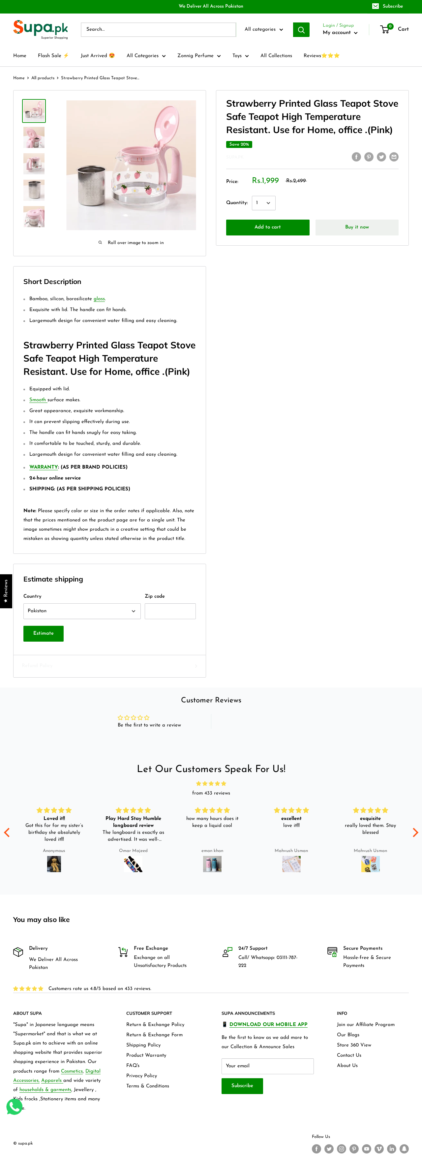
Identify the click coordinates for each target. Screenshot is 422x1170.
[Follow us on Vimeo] (379, 1148)
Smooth (38, 400)
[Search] (301, 29)
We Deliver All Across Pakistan (211, 6)
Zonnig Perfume (195, 55)
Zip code (155, 596)
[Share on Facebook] (356, 156)
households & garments (45, 1089)
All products (42, 78)
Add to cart (268, 227)
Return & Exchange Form (154, 1035)
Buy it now (357, 227)
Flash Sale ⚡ (53, 55)
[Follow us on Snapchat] (404, 1148)
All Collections (276, 55)
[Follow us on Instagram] (341, 1148)
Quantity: (237, 202)
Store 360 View (354, 1045)
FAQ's (132, 1065)
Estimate (43, 633)
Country (32, 596)
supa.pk (235, 157)
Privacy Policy (141, 1076)
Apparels (52, 1080)
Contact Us (349, 1055)
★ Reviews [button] (6, 591)
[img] (211, 784)
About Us (347, 1065)
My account (337, 32)
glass (99, 299)
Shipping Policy (143, 1045)
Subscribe (393, 6)
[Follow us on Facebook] (316, 1148)
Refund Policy (37, 665)
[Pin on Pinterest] (369, 156)
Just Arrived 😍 (98, 55)
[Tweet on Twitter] (381, 156)
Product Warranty (146, 1055)
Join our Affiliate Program (366, 1024)
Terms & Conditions (147, 1086)
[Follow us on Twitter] (329, 1148)
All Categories (143, 55)
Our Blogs (348, 1035)
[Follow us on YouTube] (366, 1148)
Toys (237, 55)
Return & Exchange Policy (155, 1024)
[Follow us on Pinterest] (354, 1148)
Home (19, 55)
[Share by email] (394, 156)
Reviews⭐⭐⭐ (322, 55)
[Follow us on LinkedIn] (391, 1148)
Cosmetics (72, 1071)
